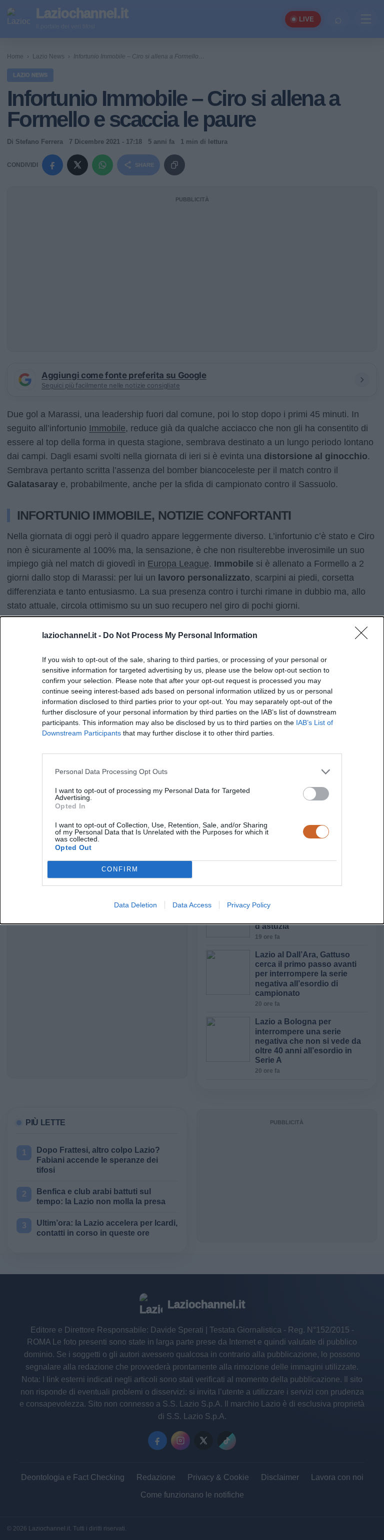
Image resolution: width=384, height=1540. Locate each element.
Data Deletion (135, 905)
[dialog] (192, 770)
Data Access (192, 905)
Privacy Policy (248, 905)
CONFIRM (120, 869)
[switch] (316, 793)
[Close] (364, 636)
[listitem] (192, 772)
